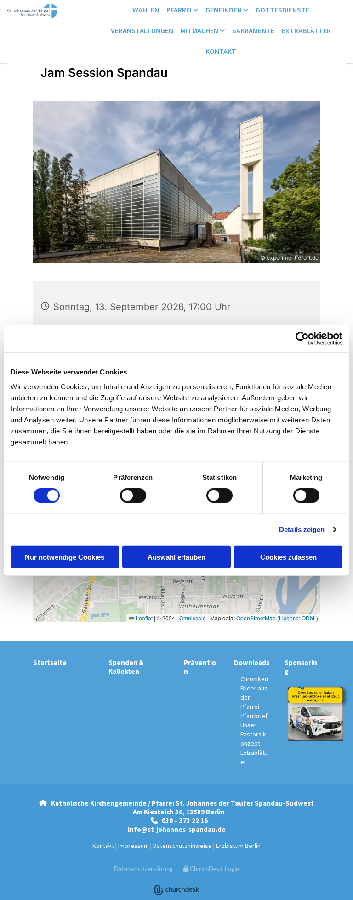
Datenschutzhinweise (182, 846)
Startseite (50, 662)
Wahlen (145, 9)
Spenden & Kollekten (125, 667)
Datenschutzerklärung (143, 868)
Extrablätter (306, 30)
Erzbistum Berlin (238, 846)
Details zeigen (302, 529)
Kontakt (220, 51)
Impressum (133, 846)
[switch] (133, 495)
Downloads (251, 662)
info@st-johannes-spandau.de (177, 829)
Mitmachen (200, 30)
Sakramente (253, 30)
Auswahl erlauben (176, 557)
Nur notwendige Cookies (64, 557)
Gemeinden (224, 9)
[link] (182, 10)
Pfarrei (179, 9)
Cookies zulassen (288, 557)
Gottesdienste (282, 9)
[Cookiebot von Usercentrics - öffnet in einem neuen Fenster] (302, 338)
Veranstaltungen (142, 30)
